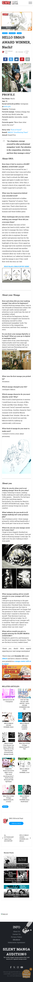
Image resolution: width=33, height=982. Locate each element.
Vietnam (19, 33)
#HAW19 (5, 806)
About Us (16, 931)
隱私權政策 (16, 940)
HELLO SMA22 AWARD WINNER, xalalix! (24, 726)
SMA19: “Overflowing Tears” (18, 132)
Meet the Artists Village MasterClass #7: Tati (24, 746)
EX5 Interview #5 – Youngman (8, 700)
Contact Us (17, 934)
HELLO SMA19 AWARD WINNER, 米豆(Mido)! (24, 838)
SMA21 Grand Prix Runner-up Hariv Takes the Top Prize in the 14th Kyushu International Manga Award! (8, 749)
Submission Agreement (16, 942)
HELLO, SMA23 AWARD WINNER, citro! (24, 770)
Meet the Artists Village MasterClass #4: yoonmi (8, 798)
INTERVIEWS (12, 33)
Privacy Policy (16, 937)
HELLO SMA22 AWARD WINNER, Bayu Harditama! (24, 798)
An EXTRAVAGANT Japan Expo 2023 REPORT (9, 838)
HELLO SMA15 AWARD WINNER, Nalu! (8, 725)
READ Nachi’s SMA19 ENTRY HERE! (16, 266)
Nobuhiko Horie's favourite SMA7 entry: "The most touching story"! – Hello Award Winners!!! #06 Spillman (8, 775)
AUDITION (5, 33)
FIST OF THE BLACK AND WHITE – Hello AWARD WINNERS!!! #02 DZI (24, 704)
